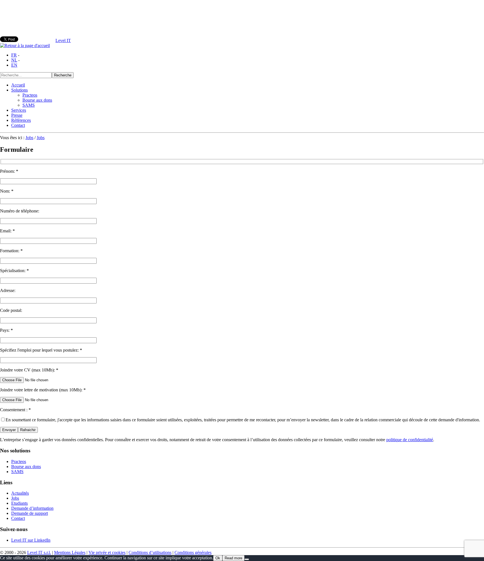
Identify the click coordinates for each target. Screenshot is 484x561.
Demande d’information (32, 508)
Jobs (29, 137)
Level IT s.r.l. (39, 552)
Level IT (63, 40)
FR (14, 55)
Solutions (19, 90)
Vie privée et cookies (107, 552)
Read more (233, 558)
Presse (16, 115)
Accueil (18, 85)
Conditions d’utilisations (150, 552)
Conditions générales (192, 552)
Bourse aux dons (37, 100)
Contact (18, 125)
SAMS (28, 105)
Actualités (20, 493)
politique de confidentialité (409, 439)
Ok (217, 558)
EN (14, 65)
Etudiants (19, 503)
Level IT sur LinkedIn (30, 540)
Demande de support (29, 513)
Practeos (29, 95)
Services (18, 110)
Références (21, 120)
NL (14, 60)
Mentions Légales (69, 552)
